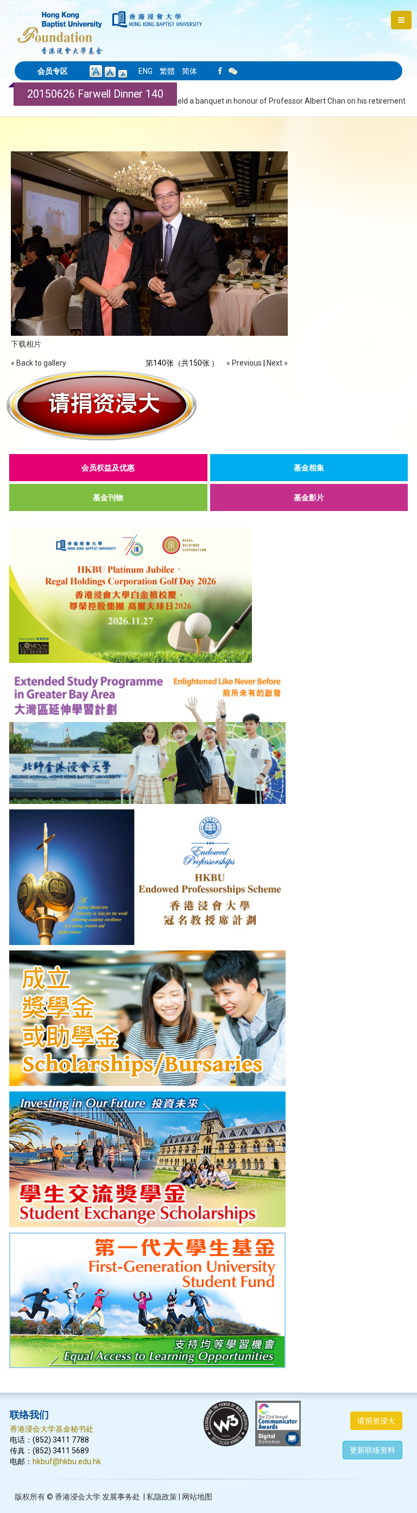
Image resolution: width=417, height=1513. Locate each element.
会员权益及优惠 (108, 467)
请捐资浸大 (376, 1420)
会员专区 (52, 71)
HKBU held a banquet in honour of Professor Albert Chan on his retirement (279, 101)
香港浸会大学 (77, 1496)
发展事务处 (121, 1496)
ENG (145, 71)
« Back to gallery (38, 363)
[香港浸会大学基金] (60, 27)
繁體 (167, 71)
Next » (277, 363)
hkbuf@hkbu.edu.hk (67, 1461)
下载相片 (26, 344)
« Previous (244, 363)
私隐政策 (162, 1496)
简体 (189, 71)
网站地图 (197, 1496)
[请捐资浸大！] (208, 405)
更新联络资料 (372, 1450)
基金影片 (309, 497)
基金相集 (309, 467)
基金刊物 (108, 497)
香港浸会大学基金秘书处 (51, 1429)
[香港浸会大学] (157, 19)
